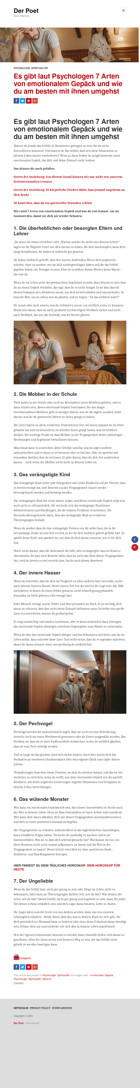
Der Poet (26, 10)
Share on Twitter (22, 101)
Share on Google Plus (35, 101)
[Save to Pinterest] (134, 547)
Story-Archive (62, 1008)
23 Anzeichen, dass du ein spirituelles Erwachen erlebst (53, 203)
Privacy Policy (40, 1008)
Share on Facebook (16, 101)
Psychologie (22, 68)
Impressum (21, 1008)
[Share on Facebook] (134, 539)
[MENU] (123, 10)
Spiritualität (39, 68)
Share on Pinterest (28, 101)
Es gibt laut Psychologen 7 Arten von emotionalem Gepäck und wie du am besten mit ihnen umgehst (68, 83)
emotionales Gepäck (101, 975)
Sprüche (47, 979)
